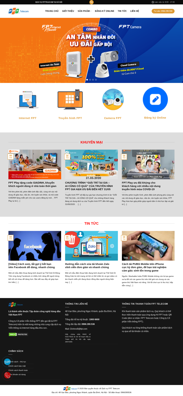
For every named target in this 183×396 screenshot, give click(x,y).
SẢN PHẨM (84, 11)
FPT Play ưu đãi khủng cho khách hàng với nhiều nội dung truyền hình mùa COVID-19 (141, 171)
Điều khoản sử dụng (17, 360)
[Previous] (7, 43)
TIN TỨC (122, 11)
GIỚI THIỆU (68, 11)
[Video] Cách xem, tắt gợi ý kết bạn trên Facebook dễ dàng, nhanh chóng (31, 251)
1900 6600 (94, 304)
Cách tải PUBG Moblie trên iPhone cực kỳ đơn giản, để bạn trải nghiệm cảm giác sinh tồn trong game (144, 252)
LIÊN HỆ (134, 11)
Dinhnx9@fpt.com (78, 314)
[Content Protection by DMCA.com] (18, 319)
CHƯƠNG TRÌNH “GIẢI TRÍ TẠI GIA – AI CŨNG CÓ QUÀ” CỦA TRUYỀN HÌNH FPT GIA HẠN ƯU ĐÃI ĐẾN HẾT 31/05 (89, 171)
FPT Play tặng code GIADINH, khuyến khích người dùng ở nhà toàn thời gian (32, 170)
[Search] (91, 2)
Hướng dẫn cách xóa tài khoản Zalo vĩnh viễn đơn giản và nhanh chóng (87, 251)
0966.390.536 (88, 309)
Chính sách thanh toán (18, 355)
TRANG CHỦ (52, 11)
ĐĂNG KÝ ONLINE (104, 11)
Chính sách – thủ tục (17, 347)
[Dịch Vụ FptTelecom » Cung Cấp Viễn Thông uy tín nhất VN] (18, 11)
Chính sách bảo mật (17, 351)
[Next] (175, 43)
